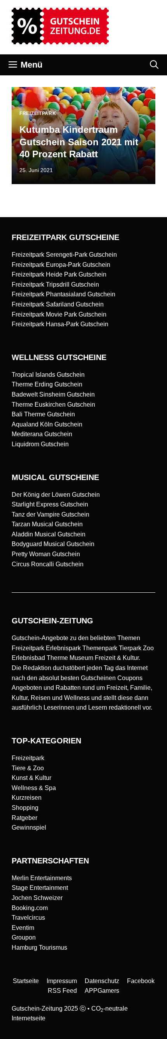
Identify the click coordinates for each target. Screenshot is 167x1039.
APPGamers (102, 990)
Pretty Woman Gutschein (46, 554)
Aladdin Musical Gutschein (48, 534)
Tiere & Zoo (28, 768)
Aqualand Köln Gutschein (47, 424)
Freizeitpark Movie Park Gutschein (59, 314)
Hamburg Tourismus (39, 947)
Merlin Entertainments (42, 878)
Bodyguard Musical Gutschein (53, 544)
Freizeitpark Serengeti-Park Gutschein (64, 254)
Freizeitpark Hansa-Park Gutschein (60, 324)
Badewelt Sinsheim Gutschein (53, 394)
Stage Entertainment (40, 887)
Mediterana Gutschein (42, 434)
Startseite (26, 981)
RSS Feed (62, 990)
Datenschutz (102, 981)
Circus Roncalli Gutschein (48, 564)
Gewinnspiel (29, 827)
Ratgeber (24, 817)
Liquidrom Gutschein (40, 444)
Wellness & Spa (34, 788)
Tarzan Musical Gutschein (47, 524)
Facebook (141, 981)
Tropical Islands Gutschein (48, 374)
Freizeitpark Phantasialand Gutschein (63, 294)
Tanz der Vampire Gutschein (50, 514)
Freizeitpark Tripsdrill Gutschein (55, 284)
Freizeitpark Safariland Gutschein (58, 304)
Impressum (62, 981)
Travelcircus (28, 917)
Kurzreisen (27, 797)
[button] (154, 64)
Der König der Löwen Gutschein (56, 494)
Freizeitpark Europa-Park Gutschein (61, 264)
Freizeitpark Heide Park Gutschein (59, 274)
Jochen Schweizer (37, 898)
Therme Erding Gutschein (47, 384)
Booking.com (30, 908)
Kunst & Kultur (31, 777)
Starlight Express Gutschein (50, 504)
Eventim (23, 927)
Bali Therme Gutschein (43, 414)
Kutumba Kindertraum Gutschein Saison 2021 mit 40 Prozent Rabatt (78, 141)
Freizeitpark (28, 758)
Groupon (24, 937)
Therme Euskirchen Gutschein (53, 404)
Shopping (25, 807)
